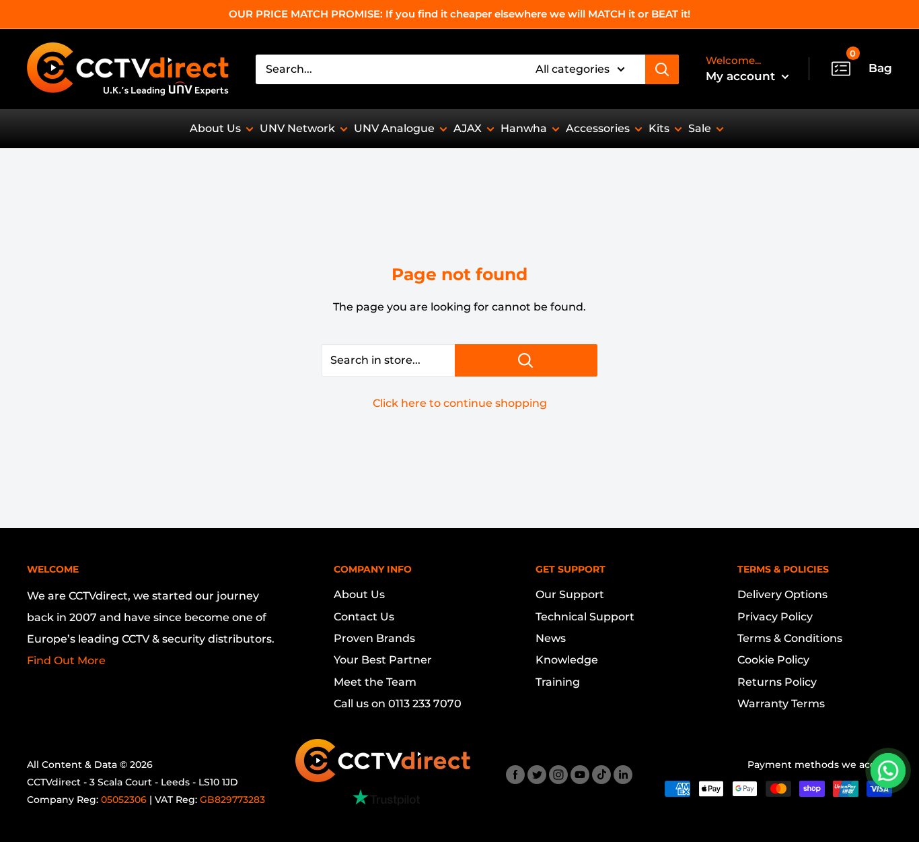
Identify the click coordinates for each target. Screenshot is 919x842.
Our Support (570, 594)
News (551, 638)
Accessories (598, 128)
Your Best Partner (383, 659)
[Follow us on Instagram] (558, 774)
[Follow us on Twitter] (536, 774)
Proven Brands (374, 638)
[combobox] (387, 69)
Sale (699, 128)
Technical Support (585, 616)
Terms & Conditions (789, 638)
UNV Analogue (394, 128)
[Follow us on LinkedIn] (623, 774)
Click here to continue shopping (460, 403)
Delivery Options (782, 594)
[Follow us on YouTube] (580, 774)
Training (558, 682)
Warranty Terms (781, 703)
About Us (215, 128)
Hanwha (524, 128)
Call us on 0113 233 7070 (398, 703)
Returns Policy (777, 682)
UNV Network (297, 128)
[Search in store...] (526, 360)
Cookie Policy (773, 659)
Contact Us (364, 616)
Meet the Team (375, 682)
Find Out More (66, 660)
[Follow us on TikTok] (601, 774)
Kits (659, 128)
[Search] (662, 69)
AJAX (467, 128)
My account (742, 76)
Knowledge (567, 659)
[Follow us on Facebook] (515, 774)
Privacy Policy (775, 616)
